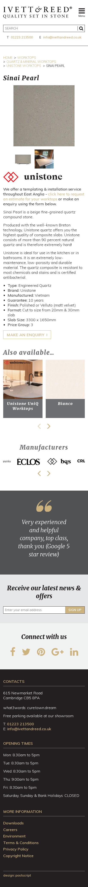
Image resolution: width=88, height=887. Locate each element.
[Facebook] (12, 654)
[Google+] (57, 654)
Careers (10, 829)
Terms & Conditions (21, 842)
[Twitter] (26, 654)
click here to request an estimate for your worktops (43, 196)
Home (7, 58)
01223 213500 (22, 37)
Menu (81, 16)
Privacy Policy (15, 849)
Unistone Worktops (23, 66)
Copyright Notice (18, 855)
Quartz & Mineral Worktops (31, 62)
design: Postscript (17, 875)
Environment (14, 836)
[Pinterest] (41, 654)
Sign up (74, 610)
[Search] (81, 28)
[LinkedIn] (74, 654)
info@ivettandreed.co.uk (62, 37)
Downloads (13, 823)
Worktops (26, 58)
